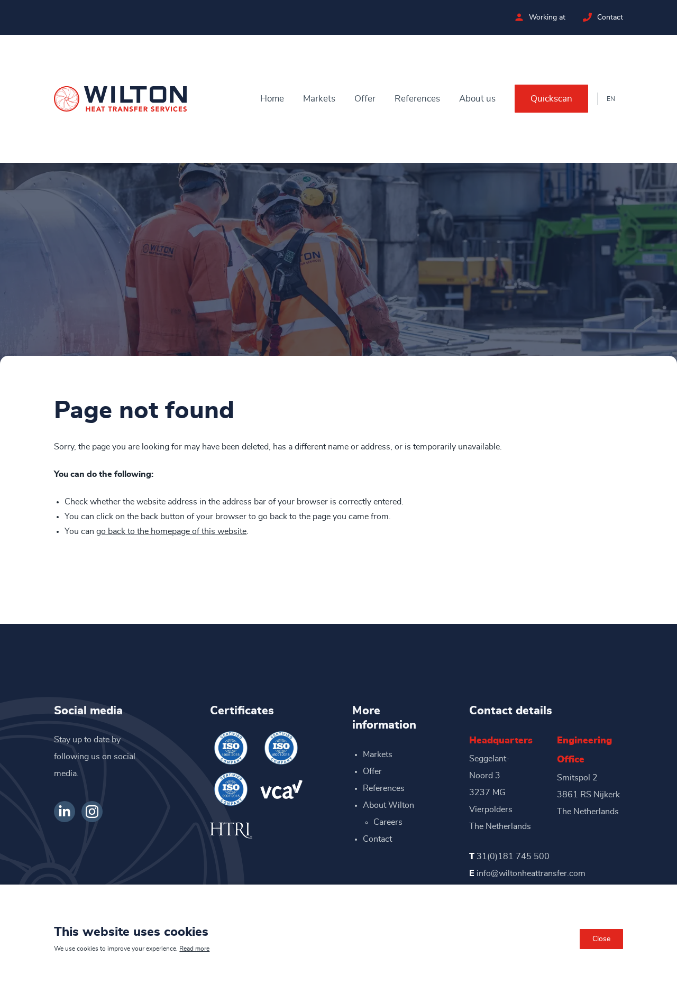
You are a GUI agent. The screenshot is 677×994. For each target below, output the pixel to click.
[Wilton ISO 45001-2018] (281, 748)
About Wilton (388, 805)
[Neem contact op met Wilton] (587, 17)
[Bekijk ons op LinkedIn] (64, 811)
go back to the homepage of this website (171, 531)
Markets (319, 98)
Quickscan (551, 98)
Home (272, 98)
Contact (610, 17)
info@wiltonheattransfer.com (531, 873)
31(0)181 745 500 (513, 856)
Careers (387, 822)
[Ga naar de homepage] (120, 99)
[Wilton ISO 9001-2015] (231, 789)
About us (477, 98)
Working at (547, 17)
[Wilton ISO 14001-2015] (231, 748)
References (417, 98)
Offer (365, 98)
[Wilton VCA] (281, 789)
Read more (194, 948)
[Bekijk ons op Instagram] (92, 811)
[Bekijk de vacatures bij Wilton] (519, 17)
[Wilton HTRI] (231, 830)
